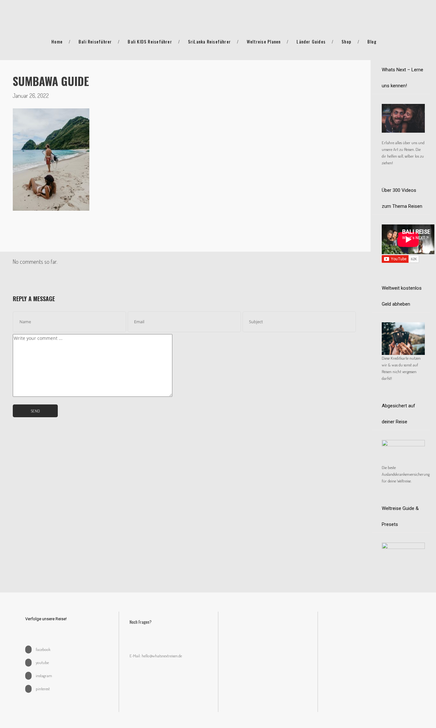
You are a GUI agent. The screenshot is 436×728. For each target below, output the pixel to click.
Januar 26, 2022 (31, 95)
